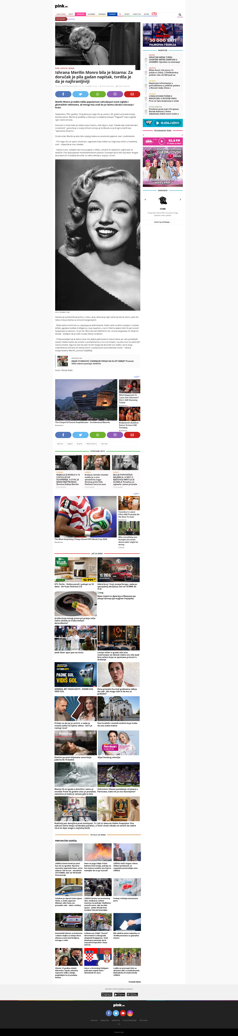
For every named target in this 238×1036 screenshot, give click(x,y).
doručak (104, 444)
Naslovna (61, 14)
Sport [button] (127, 14)
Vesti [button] (71, 14)
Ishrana (60, 444)
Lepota (79, 444)
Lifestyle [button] (137, 14)
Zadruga (80, 14)
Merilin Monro (92, 444)
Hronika (102, 14)
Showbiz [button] (91, 14)
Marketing (105, 1020)
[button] (58, 467)
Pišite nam (143, 1020)
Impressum (116, 1020)
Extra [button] (146, 14)
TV (120, 14)
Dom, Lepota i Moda (64, 68)
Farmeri (112, 14)
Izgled (70, 444)
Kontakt (94, 1020)
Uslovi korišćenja (130, 1020)
